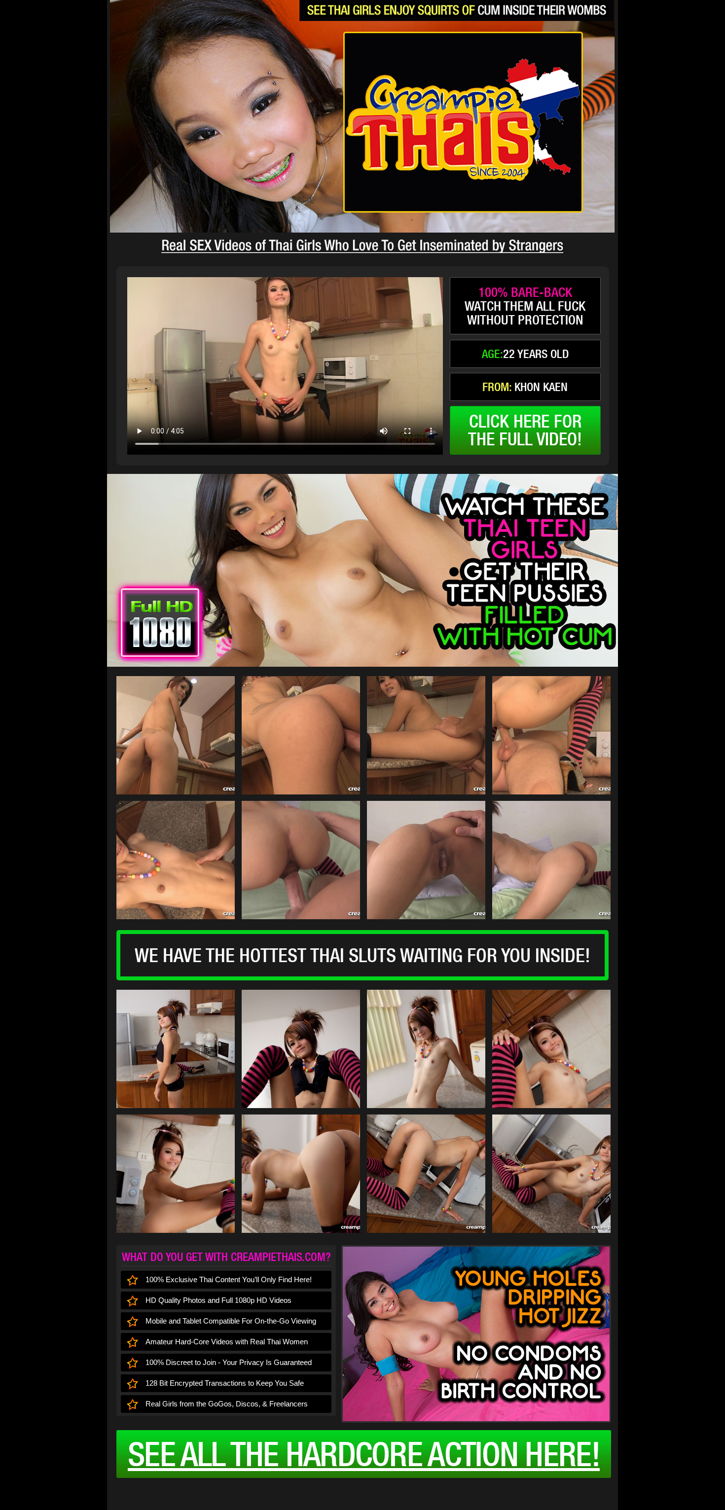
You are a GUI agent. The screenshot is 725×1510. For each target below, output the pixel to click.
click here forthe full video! (525, 430)
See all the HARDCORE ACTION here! (364, 1454)
